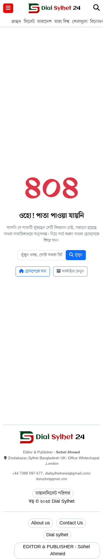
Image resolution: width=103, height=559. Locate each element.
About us (40, 523)
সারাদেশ (44, 21)
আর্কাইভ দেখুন (72, 271)
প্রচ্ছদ (16, 21)
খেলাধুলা (79, 21)
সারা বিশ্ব (61, 21)
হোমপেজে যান (35, 271)
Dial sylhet (57, 535)
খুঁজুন (77, 255)
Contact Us (71, 523)
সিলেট (29, 21)
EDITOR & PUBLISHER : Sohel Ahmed (57, 550)
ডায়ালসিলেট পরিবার (52, 493)
